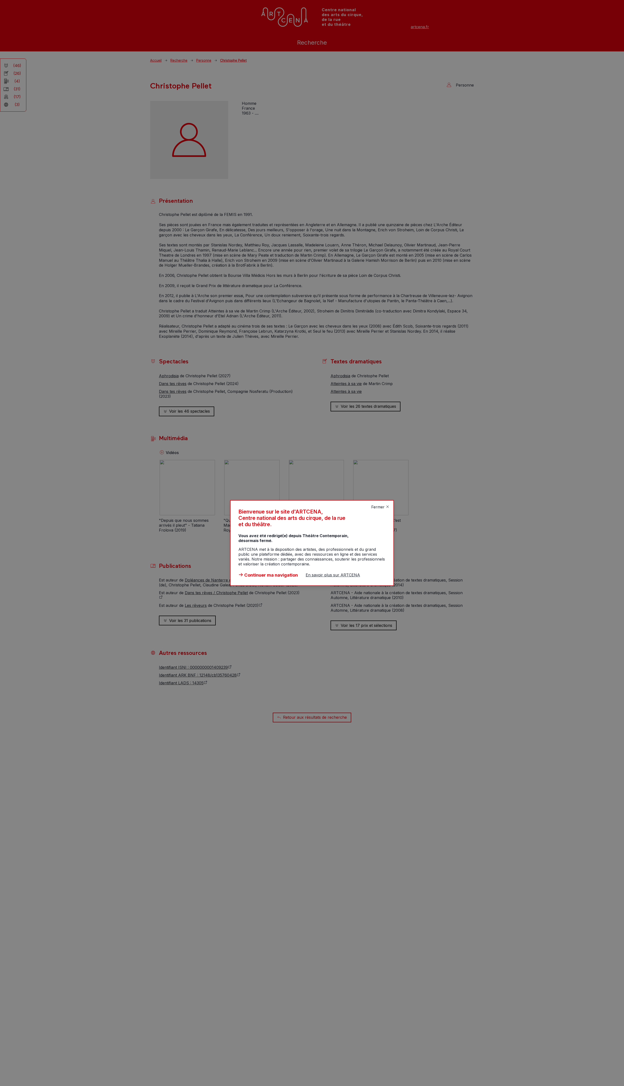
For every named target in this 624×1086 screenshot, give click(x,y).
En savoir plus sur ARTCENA (333, 574)
